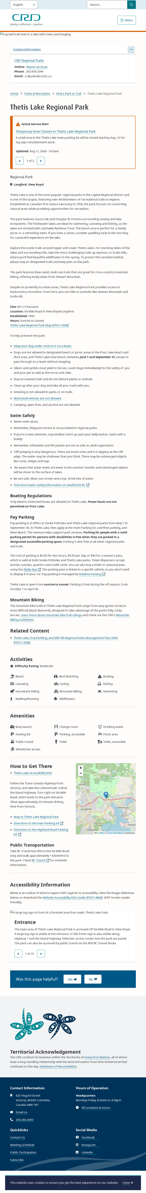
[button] (106, 795)
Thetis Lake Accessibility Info (33, 773)
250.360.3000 (24, 1120)
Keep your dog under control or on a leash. (43, 346)
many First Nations (97, 1057)
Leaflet (100, 832)
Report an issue (36, 67)
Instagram (91, 1145)
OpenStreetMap (115, 832)
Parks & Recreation (37, 94)
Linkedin (89, 1152)
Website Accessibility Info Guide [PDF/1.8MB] (73, 897)
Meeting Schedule (22, 1145)
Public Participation (23, 1152)
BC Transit (40, 860)
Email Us (21, 1112)
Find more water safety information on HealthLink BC (51, 485)
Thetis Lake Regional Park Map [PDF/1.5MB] (39, 325)
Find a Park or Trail (68, 94)
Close (126, 1183)
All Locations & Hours (96, 1108)
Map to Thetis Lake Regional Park (36, 817)
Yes (70, 979)
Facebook (90, 1137)
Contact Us (17, 1137)
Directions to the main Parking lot (38, 823)
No (91, 979)
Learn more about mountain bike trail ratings (51, 615)
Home (14, 94)
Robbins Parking (92, 574)
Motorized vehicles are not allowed (37, 398)
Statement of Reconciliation (58, 1066)
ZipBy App (32, 569)
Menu (129, 20)
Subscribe (17, 1160)
